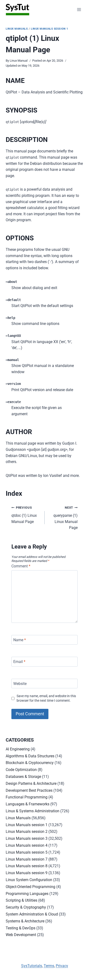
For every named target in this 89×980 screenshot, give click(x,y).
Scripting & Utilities (21, 900)
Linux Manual (19, 60)
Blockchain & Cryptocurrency (30, 762)
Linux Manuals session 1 (49, 28)
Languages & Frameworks (27, 804)
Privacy (62, 966)
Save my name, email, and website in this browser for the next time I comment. (46, 698)
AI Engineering (18, 749)
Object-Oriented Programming (30, 886)
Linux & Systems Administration (32, 811)
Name (19, 639)
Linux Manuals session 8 (26, 866)
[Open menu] (79, 9)
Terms (49, 966)
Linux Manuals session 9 (26, 873)
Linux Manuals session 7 (26, 859)
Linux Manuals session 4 (26, 845)
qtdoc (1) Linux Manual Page (24, 515)
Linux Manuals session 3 (26, 838)
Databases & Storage (23, 776)
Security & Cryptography (26, 907)
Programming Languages (27, 893)
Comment (20, 566)
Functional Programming (26, 797)
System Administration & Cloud (32, 914)
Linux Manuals (17, 28)
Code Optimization (21, 769)
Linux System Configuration (29, 880)
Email (19, 661)
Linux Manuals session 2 (26, 831)
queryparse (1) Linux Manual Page (65, 518)
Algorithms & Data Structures (30, 756)
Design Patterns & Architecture (31, 783)
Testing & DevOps (20, 928)
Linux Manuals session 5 (26, 852)
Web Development (21, 934)
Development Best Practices (29, 790)
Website (20, 683)
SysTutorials (31, 966)
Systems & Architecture (25, 921)
